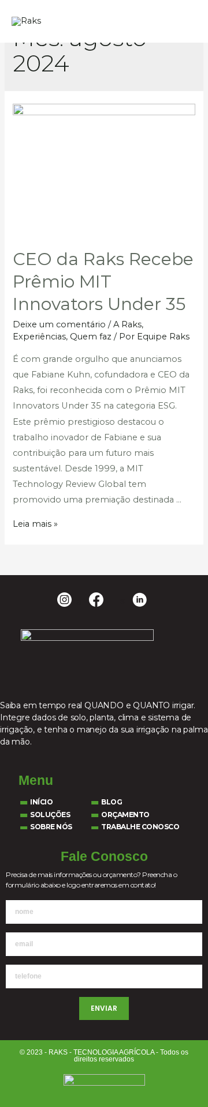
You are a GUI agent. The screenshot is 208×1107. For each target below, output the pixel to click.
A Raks (127, 324)
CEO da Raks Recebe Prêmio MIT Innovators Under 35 (103, 281)
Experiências (39, 336)
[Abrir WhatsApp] (179, 1077)
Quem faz (91, 336)
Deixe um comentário (59, 324)
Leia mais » (35, 524)
